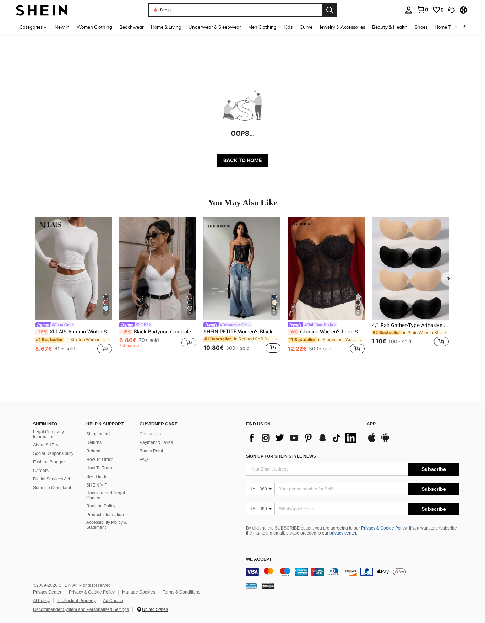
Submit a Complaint (52, 487)
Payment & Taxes (156, 442)
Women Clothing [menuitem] (94, 27)
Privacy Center (47, 592)
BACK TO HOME (242, 160)
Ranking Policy (100, 506)
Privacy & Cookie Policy (384, 528)
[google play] (385, 441)
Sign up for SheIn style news (281, 456)
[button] (451, 10)
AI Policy (41, 600)
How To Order (99, 459)
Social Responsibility (53, 453)
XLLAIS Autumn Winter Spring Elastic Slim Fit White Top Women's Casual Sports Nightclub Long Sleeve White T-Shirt (74, 331)
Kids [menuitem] (288, 27)
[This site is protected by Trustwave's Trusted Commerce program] (251, 585)
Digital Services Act (51, 479)
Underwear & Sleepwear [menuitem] (215, 27)
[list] (303, 438)
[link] (422, 9)
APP (371, 424)
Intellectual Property (76, 600)
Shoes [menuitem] (421, 27)
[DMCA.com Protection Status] (268, 585)
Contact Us (150, 433)
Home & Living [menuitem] (166, 27)
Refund (93, 451)
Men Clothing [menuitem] (262, 27)
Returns (94, 442)
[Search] (329, 10)
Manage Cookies (138, 592)
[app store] (372, 441)
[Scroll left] (455, 27)
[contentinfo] (352, 572)
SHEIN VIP (96, 485)
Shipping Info (99, 433)
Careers (41, 470)
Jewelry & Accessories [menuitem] (342, 27)
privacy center (342, 533)
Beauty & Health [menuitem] (390, 27)
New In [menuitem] (62, 27)
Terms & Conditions (181, 592)
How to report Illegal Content (105, 495)
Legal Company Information (48, 434)
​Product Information (105, 514)
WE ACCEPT (259, 559)
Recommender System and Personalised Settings (81, 609)
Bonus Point (151, 451)
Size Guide (97, 476)
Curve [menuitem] (306, 27)
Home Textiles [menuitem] (449, 27)
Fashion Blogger (49, 462)
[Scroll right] (464, 27)
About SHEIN (46, 444)
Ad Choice (113, 600)
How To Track (99, 468)
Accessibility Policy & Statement (106, 525)
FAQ (144, 459)
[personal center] (408, 10)
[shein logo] (41, 9)
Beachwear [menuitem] (131, 27)
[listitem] (73, 286)
